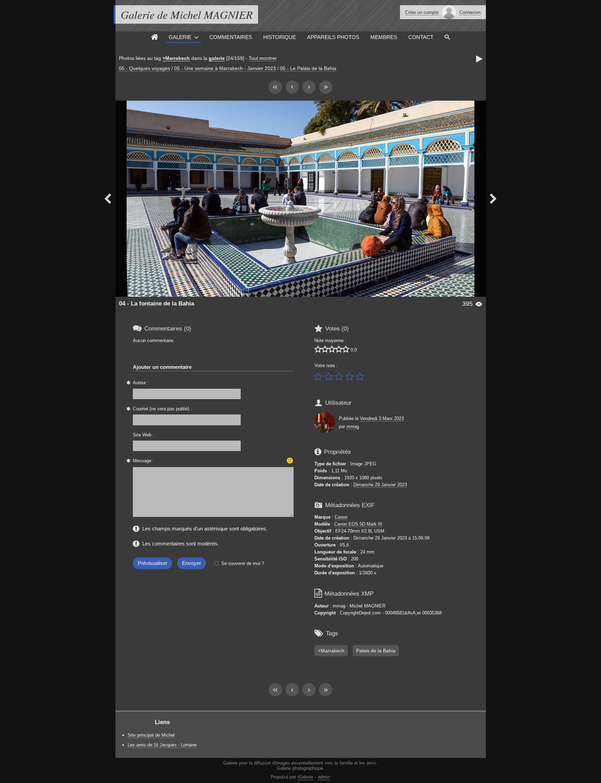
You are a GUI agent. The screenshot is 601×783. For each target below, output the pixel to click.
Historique (279, 37)
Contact (420, 37)
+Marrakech (176, 58)
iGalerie (305, 777)
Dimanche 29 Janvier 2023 (380, 484)
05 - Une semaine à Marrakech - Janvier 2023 (225, 68)
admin (324, 777)
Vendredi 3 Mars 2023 (382, 418)
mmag (352, 426)
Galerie (180, 37)
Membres (383, 37)
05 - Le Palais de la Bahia (308, 68)
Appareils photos (333, 37)
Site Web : (143, 434)
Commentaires (230, 37)
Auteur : (141, 382)
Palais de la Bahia (375, 650)
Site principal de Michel (151, 735)
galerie (217, 58)
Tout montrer (263, 58)
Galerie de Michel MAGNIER (187, 14)
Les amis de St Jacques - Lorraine (162, 744)
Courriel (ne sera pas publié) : (162, 408)
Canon (341, 517)
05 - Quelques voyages (144, 68)
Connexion (470, 12)
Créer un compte (422, 12)
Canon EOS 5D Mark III (358, 524)
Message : (143, 460)
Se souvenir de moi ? (242, 563)
